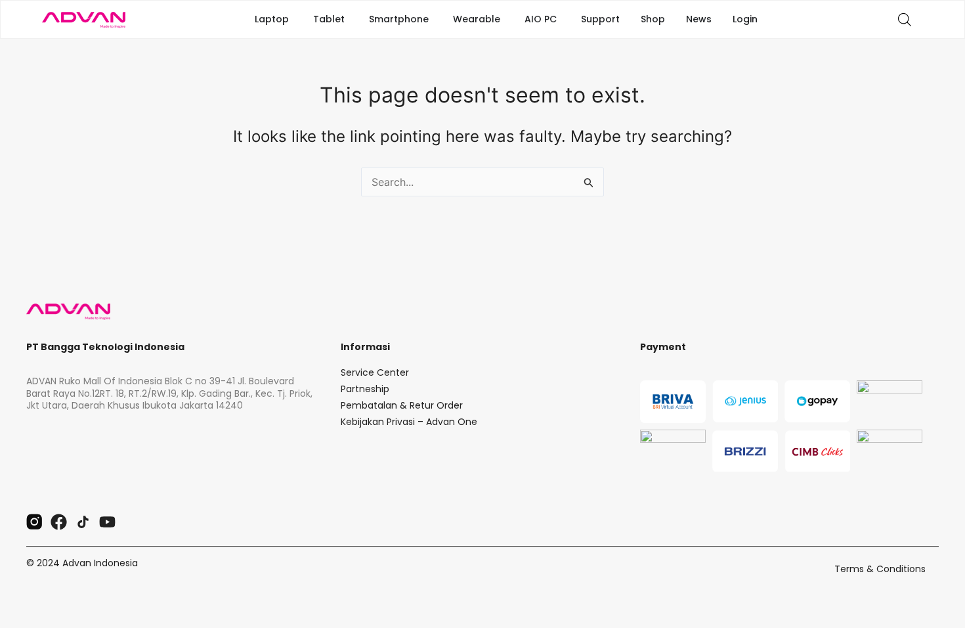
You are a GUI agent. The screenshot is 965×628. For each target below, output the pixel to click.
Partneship (365, 388)
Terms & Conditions (880, 568)
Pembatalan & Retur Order (402, 405)
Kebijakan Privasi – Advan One (409, 421)
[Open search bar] (904, 19)
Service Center (375, 372)
